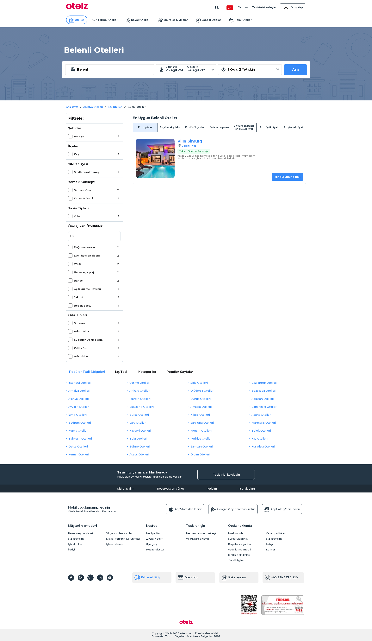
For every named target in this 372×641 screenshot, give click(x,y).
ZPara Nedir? (154, 538)
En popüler (145, 127)
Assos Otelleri (139, 454)
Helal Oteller (243, 19)
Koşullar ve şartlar (239, 544)
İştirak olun (247, 488)
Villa (77, 216)
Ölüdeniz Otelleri (202, 390)
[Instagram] (81, 577)
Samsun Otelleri (201, 446)
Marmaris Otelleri (263, 422)
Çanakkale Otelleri (264, 407)
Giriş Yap (297, 7)
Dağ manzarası (84, 247)
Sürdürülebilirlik (238, 538)
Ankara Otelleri (139, 390)
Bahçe (78, 280)
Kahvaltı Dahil (83, 198)
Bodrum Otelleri (79, 422)
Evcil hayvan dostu (87, 255)
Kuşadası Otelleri (263, 446)
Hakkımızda (235, 533)
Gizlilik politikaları (239, 555)
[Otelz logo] (77, 8)
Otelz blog (191, 577)
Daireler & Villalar (176, 19)
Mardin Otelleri (140, 399)
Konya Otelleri (78, 430)
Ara (295, 69)
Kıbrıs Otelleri (200, 414)
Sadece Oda (82, 190)
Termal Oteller (108, 19)
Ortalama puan (219, 127)
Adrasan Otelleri (262, 399)
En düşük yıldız (194, 127)
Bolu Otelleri (138, 438)
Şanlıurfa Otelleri (202, 422)
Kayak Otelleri (140, 19)
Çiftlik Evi (80, 348)
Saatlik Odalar (211, 19)
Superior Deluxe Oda (88, 339)
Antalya (79, 136)
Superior (80, 323)
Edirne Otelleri (139, 446)
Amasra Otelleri (201, 407)
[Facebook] (71, 577)
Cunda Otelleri (200, 399)
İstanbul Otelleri (79, 382)
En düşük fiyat (269, 127)
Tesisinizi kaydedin (226, 474)
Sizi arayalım (125, 488)
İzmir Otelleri (77, 414)
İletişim (212, 488)
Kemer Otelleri (78, 454)
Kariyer (270, 549)
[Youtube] (110, 577)
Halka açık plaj (84, 272)
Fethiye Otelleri (201, 438)
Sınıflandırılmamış (86, 172)
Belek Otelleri (261, 430)
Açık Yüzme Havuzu (87, 288)
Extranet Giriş (150, 577)
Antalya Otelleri (79, 390)
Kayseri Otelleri (140, 430)
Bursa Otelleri (139, 414)
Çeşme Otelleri (139, 382)
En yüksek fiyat (293, 127)
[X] (90, 577)
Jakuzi (78, 297)
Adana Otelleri (261, 414)
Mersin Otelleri (201, 430)
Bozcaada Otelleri (263, 390)
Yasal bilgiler (236, 560)
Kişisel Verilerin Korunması (123, 538)
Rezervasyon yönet (170, 488)
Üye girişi (152, 544)
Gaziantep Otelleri (264, 382)
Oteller (79, 19)
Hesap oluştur (155, 549)
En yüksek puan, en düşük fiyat (244, 127)
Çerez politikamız (277, 533)
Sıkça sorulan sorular (119, 533)
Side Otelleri (199, 382)
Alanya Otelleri (78, 399)
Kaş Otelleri (259, 438)
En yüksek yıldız (170, 127)
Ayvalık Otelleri (79, 407)
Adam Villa (81, 331)
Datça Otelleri (78, 446)
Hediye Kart (154, 533)
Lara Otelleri (137, 422)
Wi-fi (77, 263)
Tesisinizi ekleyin (264, 7)
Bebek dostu (82, 305)
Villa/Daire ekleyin (197, 538)
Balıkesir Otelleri (80, 438)
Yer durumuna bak (287, 177)
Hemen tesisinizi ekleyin (201, 533)
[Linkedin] (100, 577)
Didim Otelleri (200, 454)
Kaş (76, 154)
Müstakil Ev (81, 356)
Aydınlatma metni (239, 549)
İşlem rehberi (114, 544)
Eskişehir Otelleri (141, 407)
